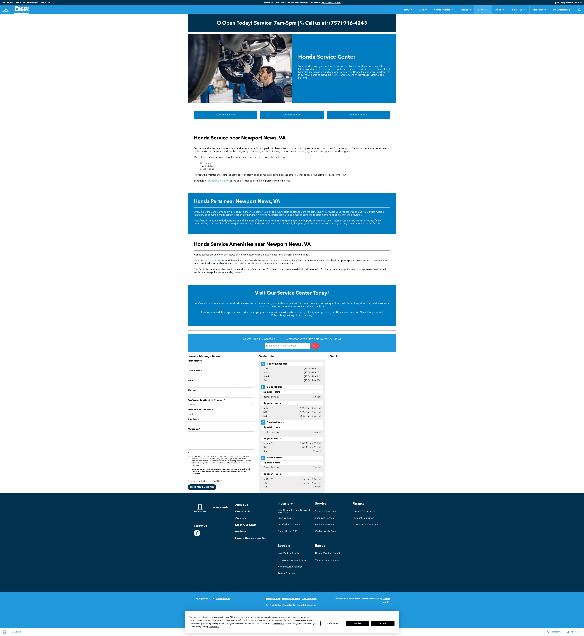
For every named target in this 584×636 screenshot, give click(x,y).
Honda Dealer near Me (250, 538)
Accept (383, 623)
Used (421, 10)
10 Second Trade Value (365, 525)
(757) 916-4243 (312, 376)
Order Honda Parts (325, 531)
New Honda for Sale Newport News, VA (294, 511)
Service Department (326, 511)
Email (192, 380)
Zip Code (193, 419)
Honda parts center (274, 215)
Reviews (241, 531)
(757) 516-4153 (312, 369)
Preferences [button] (214, 627)
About (498, 10)
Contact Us (242, 511)
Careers (240, 518)
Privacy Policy (273, 599)
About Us (241, 505)
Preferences (332, 623)
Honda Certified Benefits (328, 553)
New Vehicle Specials (289, 553)
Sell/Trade (518, 10)
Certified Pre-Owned (289, 525)
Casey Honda (305, 72)
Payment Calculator (363, 518)
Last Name (195, 371)
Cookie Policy (309, 599)
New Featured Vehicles (290, 567)
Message (194, 429)
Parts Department (325, 525)
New (406, 10)
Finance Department (364, 511)
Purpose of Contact (200, 410)
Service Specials (358, 115)
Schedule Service (225, 115)
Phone (192, 390)
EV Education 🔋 (562, 10)
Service (482, 10)
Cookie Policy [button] (278, 623)
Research (538, 10)
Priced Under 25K (287, 531)
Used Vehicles (285, 518)
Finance (464, 10)
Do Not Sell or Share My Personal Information (291, 605)
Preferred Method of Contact (206, 400)
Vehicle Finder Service (327, 560)
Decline (357, 623)
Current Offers (442, 10)
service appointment (218, 181)
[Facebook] (197, 533)
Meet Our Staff (245, 525)
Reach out (206, 312)
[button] (579, 9)
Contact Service (292, 115)
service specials (211, 261)
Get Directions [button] (331, 3)
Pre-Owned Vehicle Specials (293, 560)
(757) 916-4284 (312, 380)
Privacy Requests (291, 599)
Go (315, 346)
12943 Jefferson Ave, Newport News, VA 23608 (297, 3)
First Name (195, 361)
